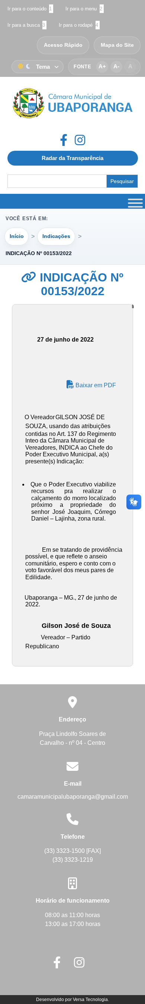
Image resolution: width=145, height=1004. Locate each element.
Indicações (56, 236)
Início (17, 236)
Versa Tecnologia (90, 999)
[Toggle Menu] (134, 201)
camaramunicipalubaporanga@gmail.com (72, 796)
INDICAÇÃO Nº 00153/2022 (79, 284)
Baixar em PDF (95, 385)
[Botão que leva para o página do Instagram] (80, 140)
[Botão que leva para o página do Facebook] (67, 140)
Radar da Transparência (72, 158)
